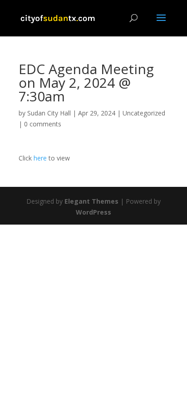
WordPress (93, 212)
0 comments (42, 124)
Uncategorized (144, 113)
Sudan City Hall (49, 113)
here (39, 158)
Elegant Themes (91, 201)
